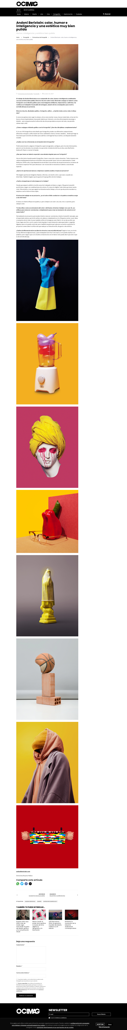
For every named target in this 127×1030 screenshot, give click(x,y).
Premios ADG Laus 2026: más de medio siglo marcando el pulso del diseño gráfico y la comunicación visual (22, 927)
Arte (41, 14)
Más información (104, 1027)
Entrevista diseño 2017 (50, 901)
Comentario (20, 945)
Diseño (34, 14)
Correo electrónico (23, 973)
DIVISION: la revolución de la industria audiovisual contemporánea (70, 925)
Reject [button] (110, 1024)
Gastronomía (68, 14)
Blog (18, 10)
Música (26, 14)
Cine (48, 14)
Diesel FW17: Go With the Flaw (57, 895)
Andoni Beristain (30, 901)
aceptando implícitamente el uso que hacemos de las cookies (55, 1027)
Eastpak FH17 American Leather (37, 895)
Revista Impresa (29, 10)
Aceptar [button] (100, 1024)
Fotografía (56, 14)
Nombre (19, 966)
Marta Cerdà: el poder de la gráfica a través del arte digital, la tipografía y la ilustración (39, 926)
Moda (19, 14)
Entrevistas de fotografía (25, 94)
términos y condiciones (61, 1017)
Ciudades (79, 14)
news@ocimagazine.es (21, 989)
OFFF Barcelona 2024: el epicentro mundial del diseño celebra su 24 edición (55, 925)
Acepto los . (58, 1017)
